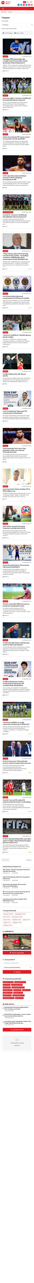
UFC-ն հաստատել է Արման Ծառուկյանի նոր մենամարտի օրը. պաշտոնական (16, 892)
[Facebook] (18, 5)
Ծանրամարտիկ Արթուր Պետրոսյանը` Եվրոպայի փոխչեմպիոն (16, 566)
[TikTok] (29, 5)
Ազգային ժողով (18, 995)
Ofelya (5, 148)
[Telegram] (26, 5)
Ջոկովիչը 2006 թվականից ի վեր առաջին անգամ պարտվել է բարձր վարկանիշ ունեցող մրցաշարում (15, 61)
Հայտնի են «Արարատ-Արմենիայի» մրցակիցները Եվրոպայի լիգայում (15, 216)
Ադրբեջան (17, 922)
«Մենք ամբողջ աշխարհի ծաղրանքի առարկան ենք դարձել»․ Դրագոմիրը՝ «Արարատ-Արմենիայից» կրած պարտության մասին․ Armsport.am (16, 256)
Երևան (26, 919)
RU (31, 2)
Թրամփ (19, 998)
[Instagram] (32, 5)
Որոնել (18, 972)
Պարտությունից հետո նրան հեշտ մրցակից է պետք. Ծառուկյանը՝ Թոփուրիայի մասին (14, 450)
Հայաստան (8, 914)
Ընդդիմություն (8, 998)
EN (28, 2)
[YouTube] (24, 5)
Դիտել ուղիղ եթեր (18, 953)
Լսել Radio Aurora (18, 1029)
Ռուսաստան (17, 917)
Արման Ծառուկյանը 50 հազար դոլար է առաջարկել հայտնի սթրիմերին (16, 138)
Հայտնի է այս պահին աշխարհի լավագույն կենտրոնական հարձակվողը (17, 801)
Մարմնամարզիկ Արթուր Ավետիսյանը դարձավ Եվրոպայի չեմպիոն (16, 643)
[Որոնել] (31, 8)
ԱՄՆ (6, 917)
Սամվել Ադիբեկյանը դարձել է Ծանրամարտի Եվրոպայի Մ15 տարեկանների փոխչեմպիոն (13, 683)
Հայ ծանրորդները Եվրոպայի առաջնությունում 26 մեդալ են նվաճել (16, 297)
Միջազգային (20, 914)
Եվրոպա (7, 995)
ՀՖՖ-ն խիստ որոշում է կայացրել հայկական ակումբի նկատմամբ (14, 527)
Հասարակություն (8, 212)
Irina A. (5, 226)
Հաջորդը (28, 860)
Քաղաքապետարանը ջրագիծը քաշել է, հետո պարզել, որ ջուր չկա (16, 1008)
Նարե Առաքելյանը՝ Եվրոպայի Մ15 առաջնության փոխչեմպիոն (15, 412)
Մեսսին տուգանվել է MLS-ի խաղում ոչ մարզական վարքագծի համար (16, 605)
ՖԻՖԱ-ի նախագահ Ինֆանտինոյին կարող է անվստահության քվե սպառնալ (17, 762)
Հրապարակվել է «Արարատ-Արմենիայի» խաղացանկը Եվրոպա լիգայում (17, 99)
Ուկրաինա (16, 919)
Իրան (6, 919)
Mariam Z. (6, 71)
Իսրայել (7, 922)
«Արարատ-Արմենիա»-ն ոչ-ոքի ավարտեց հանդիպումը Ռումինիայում (16, 723)
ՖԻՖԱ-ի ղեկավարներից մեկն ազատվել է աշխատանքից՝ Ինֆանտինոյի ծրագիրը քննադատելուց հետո (17, 840)
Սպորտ (5, 56)
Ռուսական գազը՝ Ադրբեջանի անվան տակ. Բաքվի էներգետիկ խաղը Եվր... (17, 1022)
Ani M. (5, 499)
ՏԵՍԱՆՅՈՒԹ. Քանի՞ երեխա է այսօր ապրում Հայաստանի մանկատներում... (17, 1015)
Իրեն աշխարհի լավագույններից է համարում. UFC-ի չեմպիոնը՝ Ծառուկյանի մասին (14, 177)
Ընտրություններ (18, 987)
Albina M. (6, 307)
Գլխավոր (3, 12)
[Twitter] (21, 5)
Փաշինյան (7, 925)
